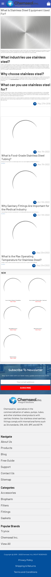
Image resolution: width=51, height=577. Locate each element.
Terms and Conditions (25, 572)
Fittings (5, 511)
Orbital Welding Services (13, 328)
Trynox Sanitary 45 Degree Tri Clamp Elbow (13, 300)
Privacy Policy (25, 560)
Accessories (8, 492)
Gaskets (6, 518)
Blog (4, 454)
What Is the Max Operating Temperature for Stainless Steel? (21, 258)
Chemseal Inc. (9, 537)
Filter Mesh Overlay (13, 356)
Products (6, 447)
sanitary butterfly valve (14, 79)
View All (5, 543)
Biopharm (7, 499)
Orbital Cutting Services (38, 328)
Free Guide (7, 460)
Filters (5, 505)
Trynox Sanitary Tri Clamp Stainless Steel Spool (38, 300)
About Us (6, 441)
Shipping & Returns (25, 566)
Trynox (5, 531)
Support (6, 466)
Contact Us (7, 473)
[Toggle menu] (3, 4)
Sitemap (6, 479)
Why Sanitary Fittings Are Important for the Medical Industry (25, 207)
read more (3, 163)
